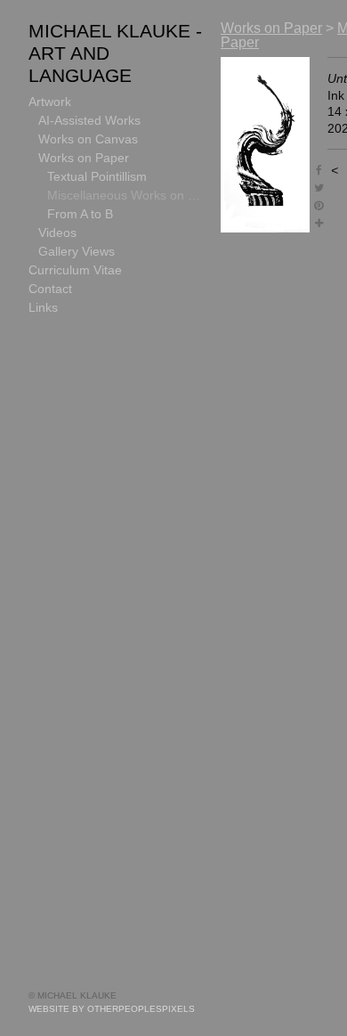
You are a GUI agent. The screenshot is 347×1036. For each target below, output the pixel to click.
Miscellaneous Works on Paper (126, 195)
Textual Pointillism (97, 176)
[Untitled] (265, 144)
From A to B (80, 214)
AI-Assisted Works (89, 120)
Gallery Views (76, 251)
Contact (50, 288)
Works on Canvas (88, 139)
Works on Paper (83, 158)
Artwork (49, 101)
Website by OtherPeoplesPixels (111, 1009)
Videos (57, 232)
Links (43, 307)
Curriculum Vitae (75, 270)
